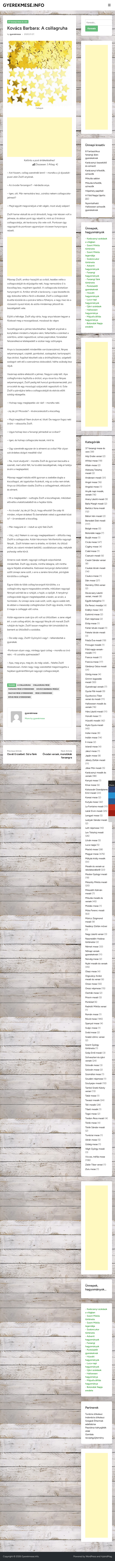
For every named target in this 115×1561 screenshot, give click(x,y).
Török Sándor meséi (95, 1127)
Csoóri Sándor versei (95, 560)
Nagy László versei (94, 934)
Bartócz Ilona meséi (95, 508)
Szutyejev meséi (93, 1083)
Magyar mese (92, 854)
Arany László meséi (94, 499)
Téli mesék (90, 1104)
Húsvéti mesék (92, 720)
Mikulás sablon (92, 178)
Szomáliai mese (93, 1074)
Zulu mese (90, 1169)
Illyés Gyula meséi (94, 725)
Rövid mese (91, 1019)
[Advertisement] (39, 137)
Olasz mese (91, 971)
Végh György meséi (95, 1148)
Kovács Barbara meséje (47, 689)
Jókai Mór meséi (93, 768)
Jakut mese (91, 751)
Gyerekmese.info (23, 5)
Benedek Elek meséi (95, 520)
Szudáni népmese (94, 1078)
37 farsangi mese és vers (17, 22)
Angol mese (91, 482)
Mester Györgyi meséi (96, 874)
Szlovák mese (92, 1065)
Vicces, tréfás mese (95, 1156)
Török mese (91, 1122)
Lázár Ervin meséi (94, 811)
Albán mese (91, 465)
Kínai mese (90, 785)
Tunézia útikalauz (94, 1414)
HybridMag (106, 1556)
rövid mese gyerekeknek (19, 697)
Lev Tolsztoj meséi (94, 832)
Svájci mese (91, 1028)
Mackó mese (91, 849)
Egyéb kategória (93, 601)
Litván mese (91, 840)
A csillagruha (24, 685)
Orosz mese (91, 984)
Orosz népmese (93, 988)
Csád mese (90, 551)
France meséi (92, 657)
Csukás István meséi (95, 568)
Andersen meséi (93, 477)
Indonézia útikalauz (94, 1417)
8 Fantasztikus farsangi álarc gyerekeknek (92, 154)
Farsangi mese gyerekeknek (21, 689)
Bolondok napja (93, 533)
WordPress (91, 1556)
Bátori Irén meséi (93, 516)
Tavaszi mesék (92, 1100)
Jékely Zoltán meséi (95, 760)
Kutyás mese (91, 802)
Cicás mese (91, 542)
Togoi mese (91, 1113)
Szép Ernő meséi (93, 1052)
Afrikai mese (91, 460)
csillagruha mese (41, 685)
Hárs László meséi (94, 711)
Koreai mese (91, 797)
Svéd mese (90, 1032)
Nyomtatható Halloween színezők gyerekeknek (95, 206)
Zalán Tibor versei (94, 1164)
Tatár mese (90, 1095)
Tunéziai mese (92, 1135)
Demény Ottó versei (95, 585)
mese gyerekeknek (43, 693)
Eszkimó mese (92, 614)
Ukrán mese (91, 1139)
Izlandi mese (91, 746)
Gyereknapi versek (94, 686)
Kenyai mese (91, 780)
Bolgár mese (91, 528)
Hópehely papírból (94, 191)
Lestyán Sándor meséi (96, 820)
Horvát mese (91, 716)
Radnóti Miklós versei (95, 1006)
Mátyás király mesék (95, 858)
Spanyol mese (92, 1023)
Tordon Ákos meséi (94, 1118)
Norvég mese (92, 959)
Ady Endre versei (93, 456)
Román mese (91, 1014)
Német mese (91, 946)
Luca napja (90, 845)
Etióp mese (90, 623)
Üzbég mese (91, 1144)
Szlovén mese (92, 1069)
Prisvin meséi (91, 997)
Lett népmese (92, 828)
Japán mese (91, 755)
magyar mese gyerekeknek (20, 693)
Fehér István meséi (94, 628)
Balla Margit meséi (94, 503)
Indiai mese (91, 733)
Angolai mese (92, 486)
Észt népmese (92, 619)
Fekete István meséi (95, 632)
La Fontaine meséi (94, 806)
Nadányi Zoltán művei (96, 926)
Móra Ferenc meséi (94, 910)
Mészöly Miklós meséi (96, 882)
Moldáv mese (92, 906)
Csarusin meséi (92, 555)
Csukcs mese (92, 576)
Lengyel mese (92, 815)
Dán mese (90, 580)
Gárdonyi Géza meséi (96, 666)
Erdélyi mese (91, 610)
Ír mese (89, 742)
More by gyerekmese (35, 718)
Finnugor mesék (93, 645)
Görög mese (91, 674)
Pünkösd (89, 1002)
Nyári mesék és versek (96, 963)
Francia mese (92, 662)
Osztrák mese (92, 993)
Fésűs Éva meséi (93, 640)
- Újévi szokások (93, 306)
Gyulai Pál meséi (93, 691)
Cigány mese (91, 546)
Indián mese (91, 737)
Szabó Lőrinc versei (95, 1037)
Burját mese (91, 537)
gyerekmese (15, 34)
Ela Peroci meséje (94, 605)
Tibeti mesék (91, 1109)
